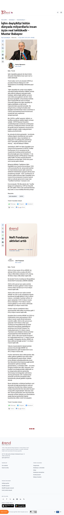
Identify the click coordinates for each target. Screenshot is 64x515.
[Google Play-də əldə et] (20, 505)
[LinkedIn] (20, 499)
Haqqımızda (36, 465)
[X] (10, 499)
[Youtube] (13, 499)
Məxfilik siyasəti (5, 485)
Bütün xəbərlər (18, 66)
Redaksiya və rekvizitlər (38, 467)
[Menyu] (61, 12)
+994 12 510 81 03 (6, 455)
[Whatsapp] (3, 499)
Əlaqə (34, 470)
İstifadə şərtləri (5, 483)
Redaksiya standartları (38, 472)
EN (54, 511)
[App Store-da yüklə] (8, 505)
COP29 (21, 196)
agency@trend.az (6, 457)
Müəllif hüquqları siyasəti (8, 488)
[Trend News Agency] (6, 443)
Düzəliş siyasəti (37, 474)
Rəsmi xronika (5, 467)
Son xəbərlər (5, 465)
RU (60, 511)
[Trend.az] (7, 12)
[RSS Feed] (23, 499)
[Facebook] (6, 499)
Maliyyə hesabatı (37, 477)
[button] (2, 41)
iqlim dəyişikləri (13, 196)
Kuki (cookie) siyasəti (7, 490)
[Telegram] (17, 499)
